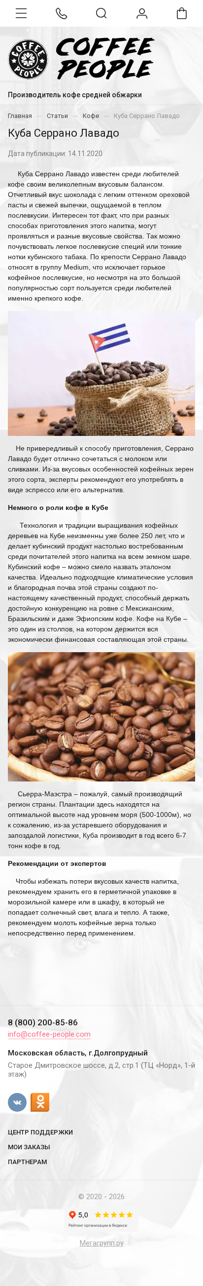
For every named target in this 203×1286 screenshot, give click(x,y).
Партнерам (27, 1162)
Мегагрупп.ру (102, 1243)
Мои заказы (29, 1147)
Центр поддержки (40, 1132)
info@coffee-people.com (49, 1034)
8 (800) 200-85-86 (43, 1022)
